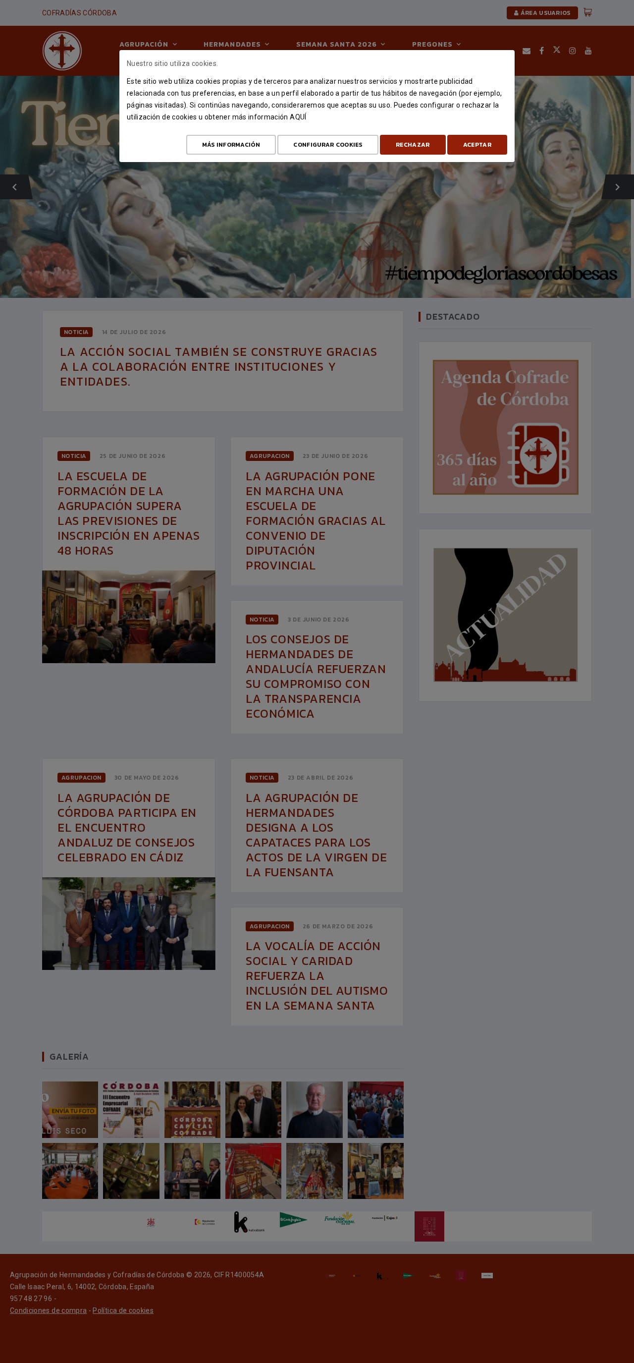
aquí (298, 117)
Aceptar (477, 144)
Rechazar (412, 144)
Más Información (231, 144)
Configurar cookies (327, 144)
